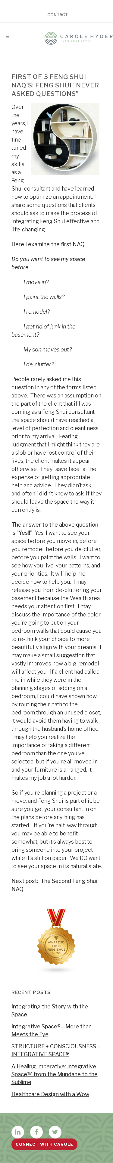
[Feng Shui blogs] (56, 972)
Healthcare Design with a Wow (50, 1094)
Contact (57, 14)
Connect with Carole (44, 1144)
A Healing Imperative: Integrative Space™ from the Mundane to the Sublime (54, 1074)
